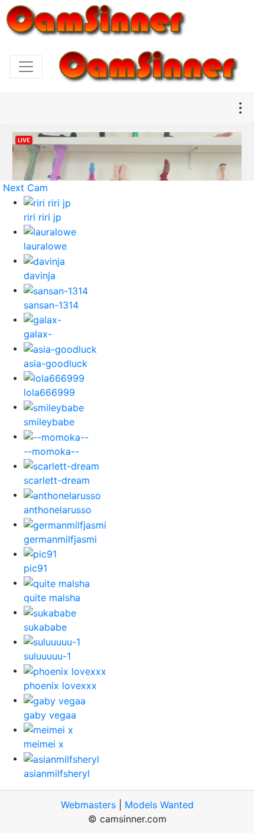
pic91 (35, 568)
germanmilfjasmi (60, 539)
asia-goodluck (55, 363)
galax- (38, 334)
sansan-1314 (51, 305)
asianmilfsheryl (57, 773)
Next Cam (25, 188)
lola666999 (49, 392)
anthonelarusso (58, 510)
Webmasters (88, 805)
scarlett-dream (57, 480)
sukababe (45, 627)
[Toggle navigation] (26, 66)
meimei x (44, 744)
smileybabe (49, 422)
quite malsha (52, 598)
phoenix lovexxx (60, 685)
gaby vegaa (50, 715)
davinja (40, 275)
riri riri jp (42, 217)
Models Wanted (159, 805)
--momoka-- (51, 451)
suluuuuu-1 (47, 656)
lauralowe (45, 246)
